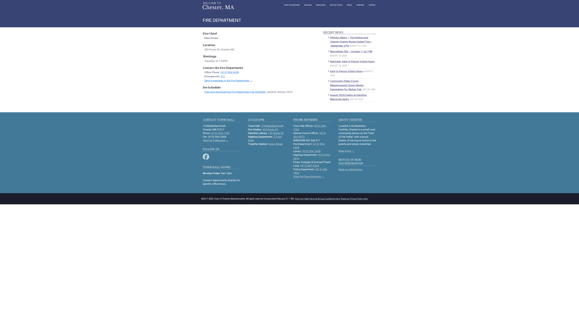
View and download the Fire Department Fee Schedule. (235, 91)
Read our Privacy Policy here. (354, 199)
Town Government (292, 5)
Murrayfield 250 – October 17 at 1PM (351, 51)
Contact (372, 5)
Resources (320, 5)
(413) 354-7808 (311, 151)
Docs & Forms (336, 5)
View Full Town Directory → (308, 176)
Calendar (360, 5)
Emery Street (275, 143)
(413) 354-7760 (220, 133)
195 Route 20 (275, 133)
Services (308, 5)
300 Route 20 (270, 129)
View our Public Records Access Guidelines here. (317, 199)
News (349, 5)
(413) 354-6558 (229, 72)
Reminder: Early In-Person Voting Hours (352, 61)
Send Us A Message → (216, 140)
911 (223, 76)
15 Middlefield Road (272, 125)
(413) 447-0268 (310, 165)
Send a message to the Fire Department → (228, 80)
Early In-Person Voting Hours (346, 71)
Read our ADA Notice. (351, 169)
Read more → (346, 150)
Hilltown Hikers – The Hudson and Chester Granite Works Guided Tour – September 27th (351, 41)
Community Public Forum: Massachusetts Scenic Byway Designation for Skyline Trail (347, 85)
